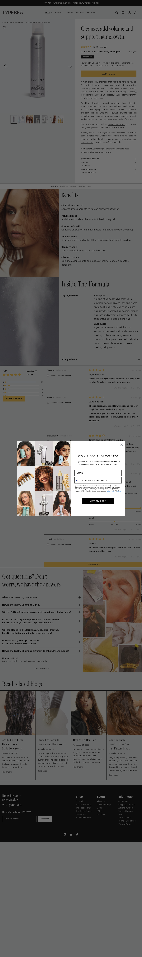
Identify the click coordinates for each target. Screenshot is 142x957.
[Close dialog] (121, 444)
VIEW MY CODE (98, 501)
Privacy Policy (111, 491)
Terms (119, 491)
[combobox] (79, 480)
